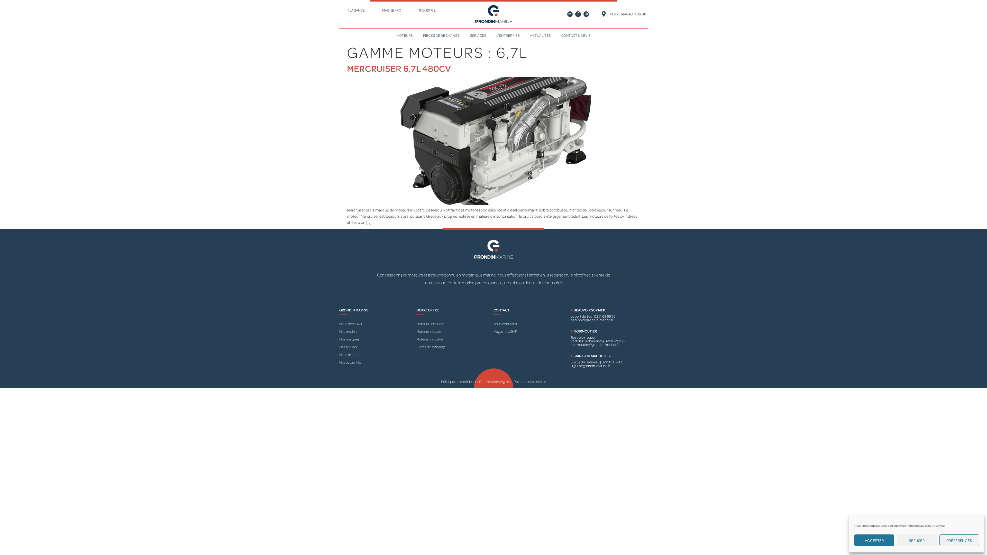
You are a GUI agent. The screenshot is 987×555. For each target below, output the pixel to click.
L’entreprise (508, 35)
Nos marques (349, 339)
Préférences (959, 540)
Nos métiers (348, 331)
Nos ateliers (348, 347)
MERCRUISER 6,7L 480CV (399, 68)
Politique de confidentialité (461, 381)
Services (478, 35)
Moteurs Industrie (429, 339)
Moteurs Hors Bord (430, 323)
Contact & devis (575, 35)
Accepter (874, 540)
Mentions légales (498, 381)
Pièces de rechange (441, 35)
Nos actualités (350, 362)
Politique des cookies (530, 381)
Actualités (540, 35)
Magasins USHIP (505, 331)
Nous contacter (505, 323)
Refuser (917, 540)
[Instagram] (586, 14)
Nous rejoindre (350, 354)
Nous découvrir (350, 323)
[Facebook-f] (578, 14)
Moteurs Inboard (428, 331)
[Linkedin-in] (570, 14)
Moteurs (405, 35)
